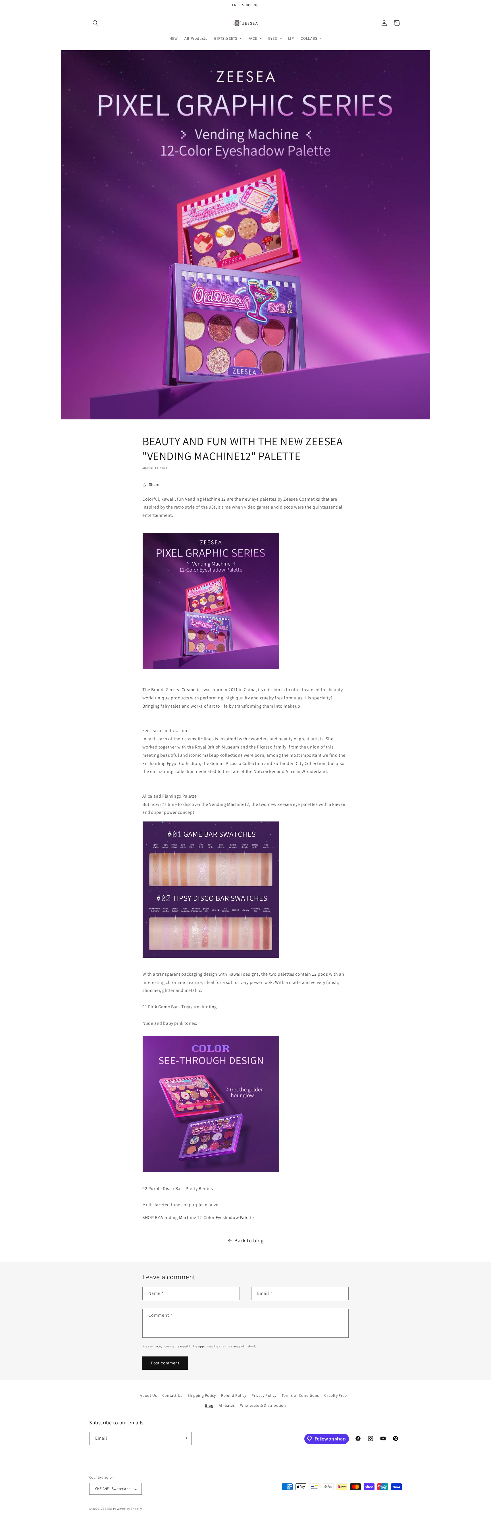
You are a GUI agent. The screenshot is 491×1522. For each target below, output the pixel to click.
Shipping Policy (202, 1395)
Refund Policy (233, 1395)
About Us (148, 1395)
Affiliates (227, 1405)
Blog (209, 1405)
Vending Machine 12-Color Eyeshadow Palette (207, 1217)
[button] (95, 23)
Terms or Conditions (300, 1395)
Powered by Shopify (127, 1509)
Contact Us (172, 1395)
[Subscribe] (185, 1438)
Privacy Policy (263, 1395)
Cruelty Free (335, 1395)
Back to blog (248, 1240)
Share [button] (154, 484)
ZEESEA (106, 1509)
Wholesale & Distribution (263, 1405)
